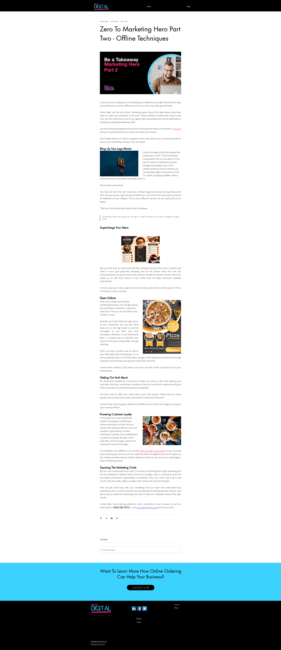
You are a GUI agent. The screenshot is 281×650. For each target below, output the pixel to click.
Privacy (138, 618)
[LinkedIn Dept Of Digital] (134, 608)
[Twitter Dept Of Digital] (144, 608)
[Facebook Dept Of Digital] (139, 608)
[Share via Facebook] (101, 518)
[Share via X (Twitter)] (106, 518)
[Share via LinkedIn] (112, 518)
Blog (176, 608)
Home (177, 604)
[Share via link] (117, 518)
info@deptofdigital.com (99, 641)
